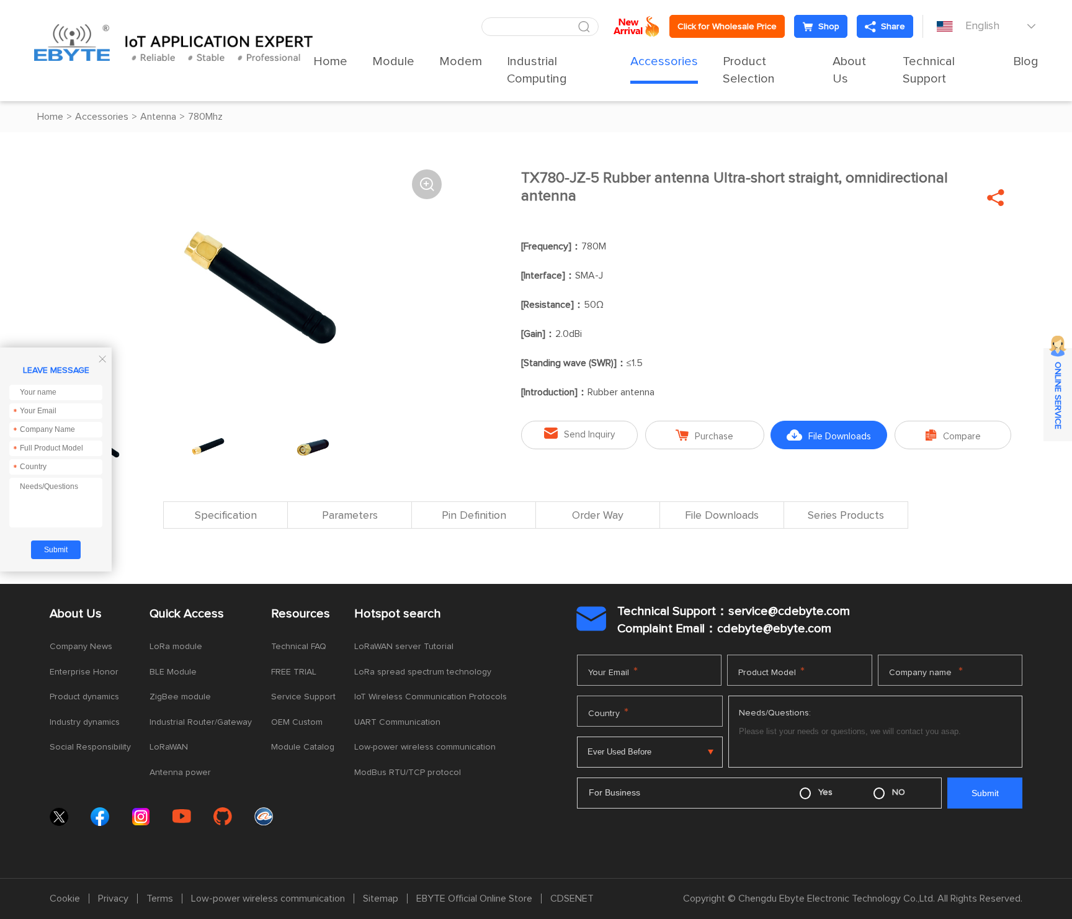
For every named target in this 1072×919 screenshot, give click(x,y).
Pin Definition (474, 515)
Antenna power (180, 772)
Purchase (704, 435)
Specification (226, 515)
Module (393, 61)
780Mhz (205, 117)
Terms (159, 898)
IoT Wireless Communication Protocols (430, 697)
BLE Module (173, 672)
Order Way (597, 515)
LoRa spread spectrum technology (422, 672)
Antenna (158, 117)
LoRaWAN (169, 747)
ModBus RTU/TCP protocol (407, 772)
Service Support (303, 697)
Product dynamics (84, 697)
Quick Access (187, 613)
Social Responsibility (90, 747)
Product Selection (749, 70)
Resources (300, 613)
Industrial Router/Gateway (201, 722)
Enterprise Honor (84, 672)
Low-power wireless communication (425, 747)
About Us (849, 70)
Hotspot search (397, 613)
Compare (953, 435)
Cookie (65, 898)
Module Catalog (302, 747)
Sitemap (380, 898)
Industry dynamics (85, 722)
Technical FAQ (298, 646)
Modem (460, 61)
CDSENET (572, 898)
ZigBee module (180, 697)
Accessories (664, 61)
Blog (1025, 61)
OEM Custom (297, 722)
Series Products (846, 515)
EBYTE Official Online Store (474, 898)
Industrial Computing (537, 70)
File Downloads (829, 435)
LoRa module (176, 646)
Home (330, 61)
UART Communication (397, 722)
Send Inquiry (579, 433)
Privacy (113, 898)
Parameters (350, 515)
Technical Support (929, 70)
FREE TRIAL (293, 672)
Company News (81, 646)
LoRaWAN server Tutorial (403, 646)
